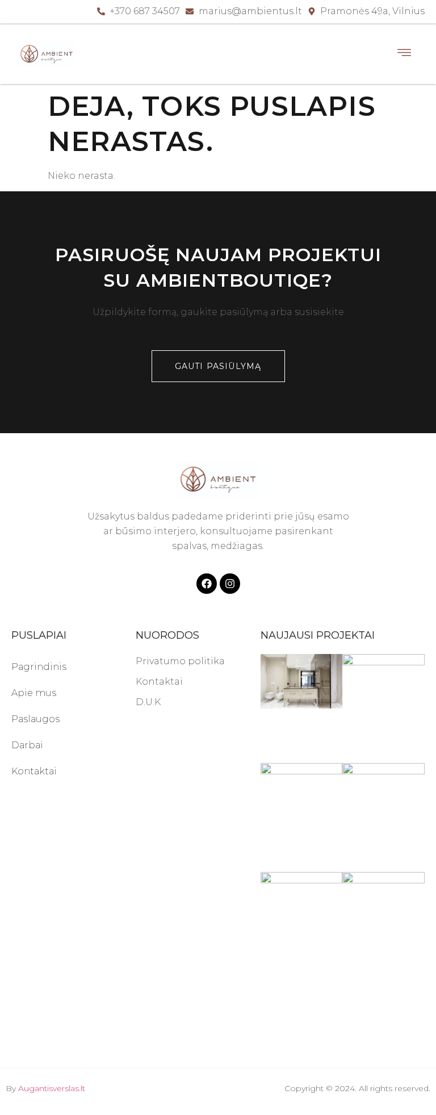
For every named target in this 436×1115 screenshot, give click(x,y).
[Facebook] (206, 583)
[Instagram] (230, 583)
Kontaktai (34, 771)
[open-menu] (405, 53)
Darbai (27, 745)
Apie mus (33, 693)
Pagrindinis (38, 666)
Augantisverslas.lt (51, 1088)
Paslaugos (35, 719)
